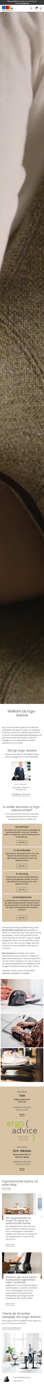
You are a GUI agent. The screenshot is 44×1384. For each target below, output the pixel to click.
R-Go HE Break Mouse (22, 1377)
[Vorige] (3, 2)
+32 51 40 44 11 (22, 1110)
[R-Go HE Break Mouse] (6, 1379)
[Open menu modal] (40, 8)
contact (15, 757)
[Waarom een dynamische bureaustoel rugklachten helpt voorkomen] (22, 1265)
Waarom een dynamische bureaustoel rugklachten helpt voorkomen (21, 1280)
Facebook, (6, 973)
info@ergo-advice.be (22, 1107)
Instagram (15, 973)
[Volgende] (40, 2)
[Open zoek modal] (31, 8)
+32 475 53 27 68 (22, 1164)
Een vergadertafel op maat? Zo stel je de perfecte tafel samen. (18, 1220)
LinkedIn (26, 973)
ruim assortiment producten (26, 735)
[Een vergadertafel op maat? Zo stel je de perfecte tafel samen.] (22, 1206)
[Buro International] (7, 8)
